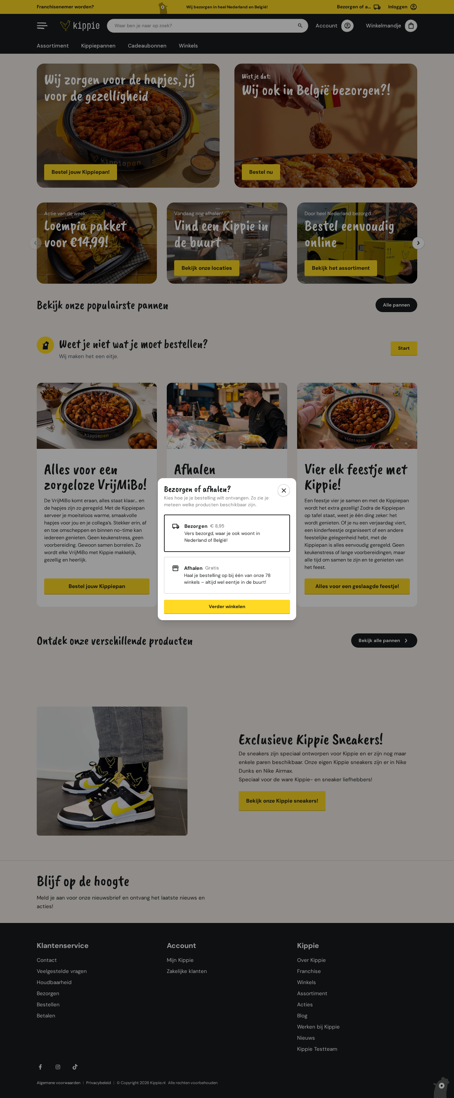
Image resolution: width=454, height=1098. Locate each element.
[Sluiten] (284, 490)
